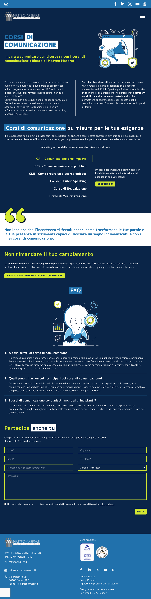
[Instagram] (145, 4)
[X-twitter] (130, 4)
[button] (143, 16)
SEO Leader (100, 592)
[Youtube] (137, 4)
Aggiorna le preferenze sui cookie (99, 583)
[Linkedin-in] (122, 4)
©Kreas (110, 589)
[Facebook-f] (115, 4)
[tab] (46, 158)
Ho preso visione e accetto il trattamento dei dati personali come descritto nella (61, 504)
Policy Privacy (88, 580)
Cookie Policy (87, 576)
